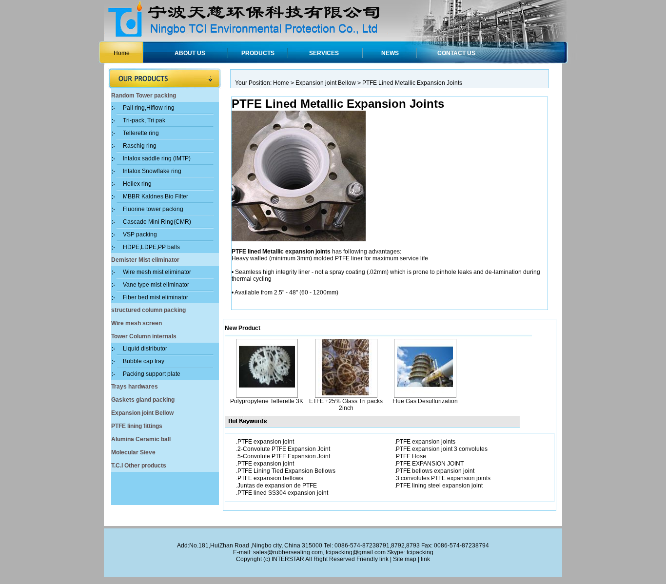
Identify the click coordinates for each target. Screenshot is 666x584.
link (425, 559)
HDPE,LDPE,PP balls (151, 247)
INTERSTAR (288, 559)
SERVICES (324, 53)
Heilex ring (137, 183)
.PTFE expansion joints (424, 441)
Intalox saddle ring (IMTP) (157, 158)
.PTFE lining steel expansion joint (438, 485)
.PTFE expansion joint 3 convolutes (441, 449)
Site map (404, 559)
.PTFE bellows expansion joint (434, 470)
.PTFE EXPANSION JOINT (429, 463)
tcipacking (420, 552)
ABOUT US (190, 53)
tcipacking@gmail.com (356, 552)
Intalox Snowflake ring (152, 171)
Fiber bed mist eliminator (155, 297)
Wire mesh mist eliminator (157, 272)
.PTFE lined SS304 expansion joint (282, 492)
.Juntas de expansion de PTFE (276, 485)
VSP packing (140, 234)
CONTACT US (456, 53)
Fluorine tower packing (153, 209)
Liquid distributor (145, 348)
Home (122, 53)
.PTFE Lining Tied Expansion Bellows (285, 470)
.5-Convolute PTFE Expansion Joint (283, 456)
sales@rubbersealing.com (288, 552)
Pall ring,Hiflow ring (149, 107)
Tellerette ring (141, 133)
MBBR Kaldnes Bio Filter (155, 196)
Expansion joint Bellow (325, 82)
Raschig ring (140, 145)
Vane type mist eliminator (156, 284)
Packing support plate (151, 373)
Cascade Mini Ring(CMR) (157, 221)
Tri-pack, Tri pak (144, 120)
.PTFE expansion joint (265, 441)
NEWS (390, 53)
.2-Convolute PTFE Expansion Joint (283, 449)
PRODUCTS (257, 53)
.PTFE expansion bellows (269, 478)
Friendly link (372, 559)
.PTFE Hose (410, 456)
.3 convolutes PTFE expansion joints (442, 478)
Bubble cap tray (143, 361)
